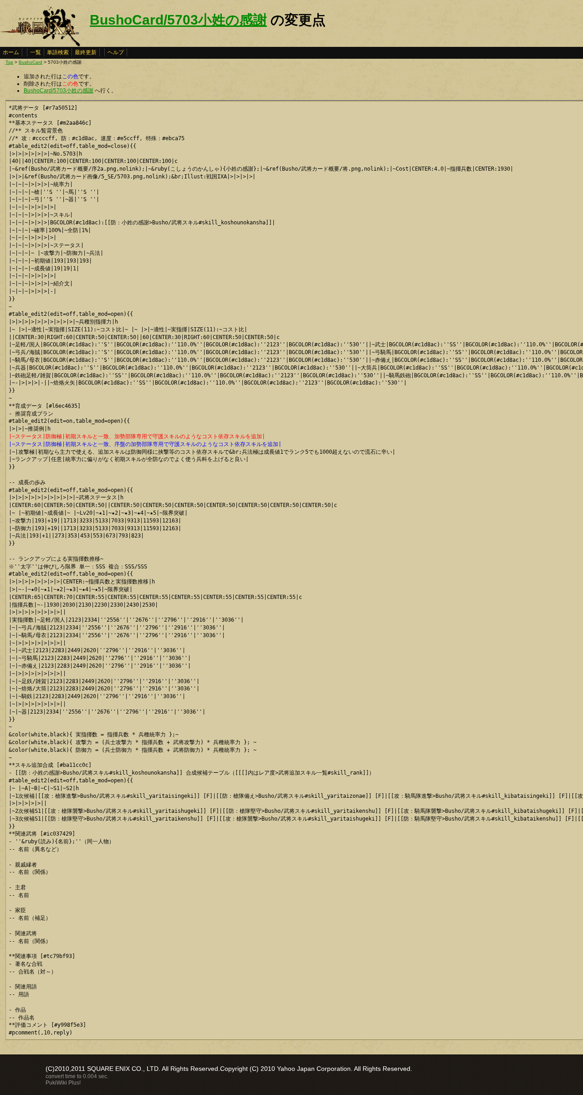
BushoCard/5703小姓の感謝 (178, 19)
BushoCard (30, 62)
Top (9, 62)
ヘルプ (115, 52)
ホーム (11, 52)
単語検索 (58, 52)
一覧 (35, 52)
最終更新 (86, 52)
